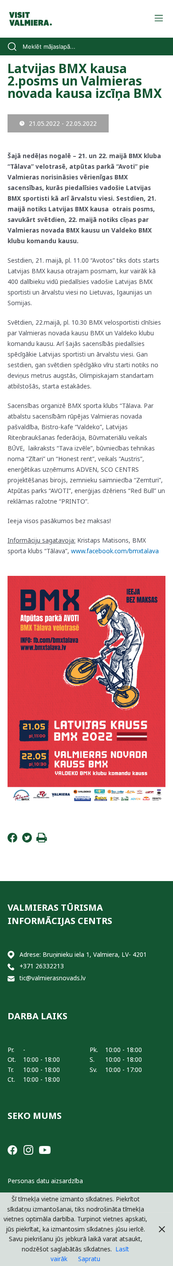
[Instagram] (28, 1149)
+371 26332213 (42, 966)
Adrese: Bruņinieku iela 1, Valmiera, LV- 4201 (83, 954)
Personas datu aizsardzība (45, 1181)
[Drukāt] (41, 840)
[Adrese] (11, 955)
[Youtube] (45, 1149)
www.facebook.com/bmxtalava (115, 551)
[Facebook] (12, 840)
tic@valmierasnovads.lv (53, 978)
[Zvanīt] (11, 966)
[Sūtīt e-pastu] (11, 978)
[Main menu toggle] (158, 19)
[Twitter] (27, 840)
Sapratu (89, 1258)
